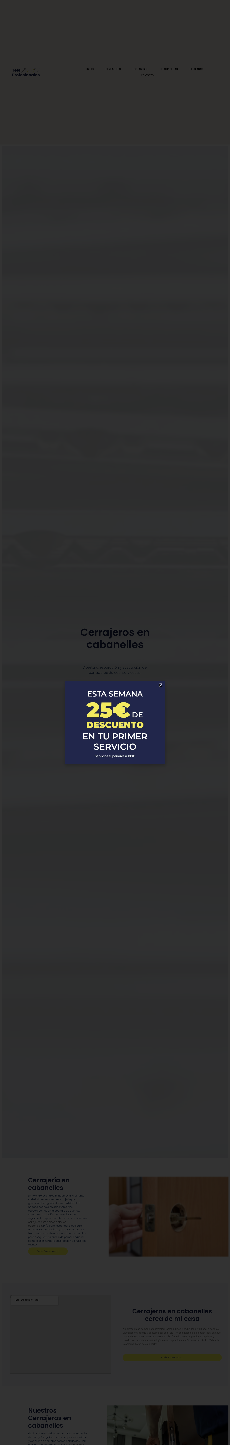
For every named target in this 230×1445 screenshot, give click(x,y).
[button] (161, 685)
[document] (115, 722)
